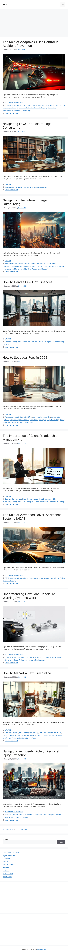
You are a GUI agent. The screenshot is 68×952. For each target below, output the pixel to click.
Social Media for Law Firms (26, 738)
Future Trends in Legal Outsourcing (17, 263)
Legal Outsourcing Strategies (21, 266)
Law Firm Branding (11, 733)
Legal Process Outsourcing (41, 266)
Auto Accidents (28, 814)
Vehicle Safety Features (36, 660)
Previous (7, 829)
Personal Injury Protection (12, 817)
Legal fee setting (53, 420)
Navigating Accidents (55, 814)
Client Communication (30, 499)
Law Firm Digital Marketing (28, 733)
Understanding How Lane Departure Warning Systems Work (29, 596)
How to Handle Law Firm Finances (27, 282)
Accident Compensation (13, 814)
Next (26, 829)
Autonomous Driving (51, 578)
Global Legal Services (38, 263)
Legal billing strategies (38, 420)
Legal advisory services (13, 187)
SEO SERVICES (8, 874)
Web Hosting (7, 877)
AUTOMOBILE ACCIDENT (14, 102)
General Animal (8, 865)
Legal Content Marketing (11, 735)
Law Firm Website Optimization (50, 733)
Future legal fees (26, 417)
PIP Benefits (26, 817)
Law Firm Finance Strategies (41, 342)
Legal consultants (29, 187)
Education (6, 859)
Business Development (13, 499)
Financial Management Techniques (17, 342)
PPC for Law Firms (55, 735)
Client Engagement (45, 499)
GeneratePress (41, 949)
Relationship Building (56, 502)
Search (5, 839)
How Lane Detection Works (34, 657)
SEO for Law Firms (9, 738)
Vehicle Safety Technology (21, 111)
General (5, 862)
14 (22, 829)
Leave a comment (11, 113)
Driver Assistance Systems (14, 657)
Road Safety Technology (18, 660)
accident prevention (12, 105)
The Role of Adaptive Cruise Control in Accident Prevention (30, 43)
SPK (5, 4)
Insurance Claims (41, 814)
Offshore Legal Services (22, 269)
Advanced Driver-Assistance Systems (51, 105)
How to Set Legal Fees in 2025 (25, 357)
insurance (6, 868)
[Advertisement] (34, 22)
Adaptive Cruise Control (28, 105)
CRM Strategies (27, 502)
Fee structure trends (12, 417)
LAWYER (8, 184)
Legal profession (42, 187)
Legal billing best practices (19, 420)
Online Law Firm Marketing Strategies (34, 735)
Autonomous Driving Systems (13, 108)
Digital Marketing (9, 856)
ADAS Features (10, 578)
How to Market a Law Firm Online (27, 673)
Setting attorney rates (25, 422)
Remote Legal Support (40, 269)
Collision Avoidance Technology (35, 108)
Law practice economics (41, 417)
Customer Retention (41, 502)
